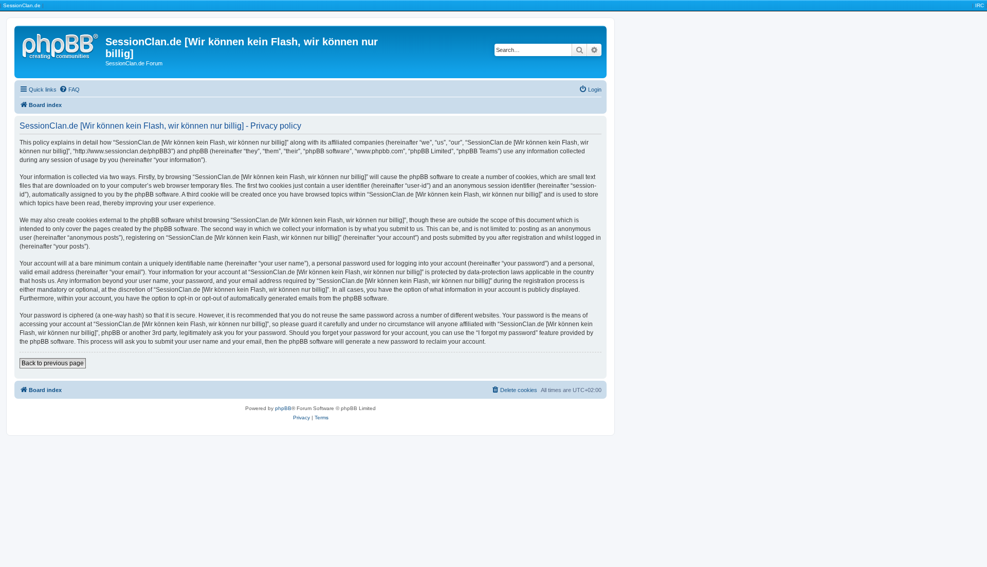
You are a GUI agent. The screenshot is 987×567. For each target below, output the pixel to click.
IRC (979, 5)
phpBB (283, 408)
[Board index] (61, 44)
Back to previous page (53, 363)
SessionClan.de (22, 5)
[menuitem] (69, 89)
